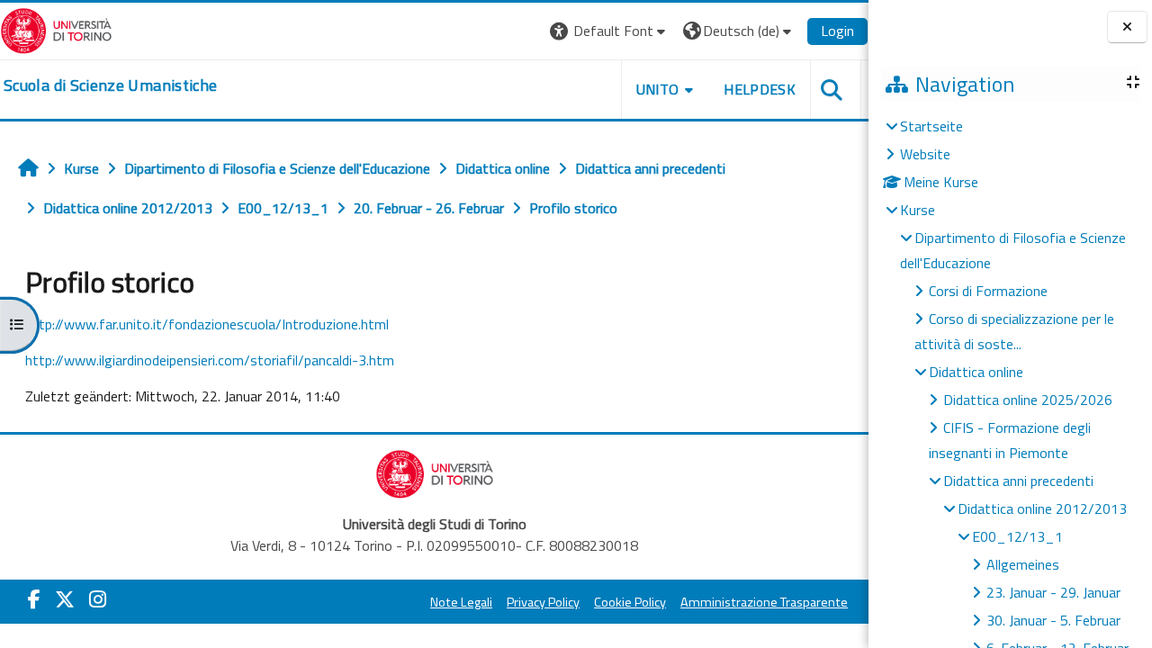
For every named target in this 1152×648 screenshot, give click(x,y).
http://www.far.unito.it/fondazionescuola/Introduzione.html (207, 324)
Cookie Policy (630, 602)
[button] (609, 31)
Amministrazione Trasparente (764, 602)
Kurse (917, 209)
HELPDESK (760, 89)
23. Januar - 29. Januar (1053, 592)
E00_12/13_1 (1017, 536)
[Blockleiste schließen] (1127, 27)
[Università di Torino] (56, 29)
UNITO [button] (658, 89)
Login (837, 30)
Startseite (931, 126)
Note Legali (461, 602)
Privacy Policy (543, 602)
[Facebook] (34, 599)
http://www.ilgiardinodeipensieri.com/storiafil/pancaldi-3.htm (209, 360)
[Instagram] (97, 599)
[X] (65, 599)
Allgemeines (1022, 564)
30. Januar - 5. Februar (1053, 620)
